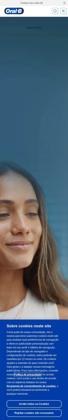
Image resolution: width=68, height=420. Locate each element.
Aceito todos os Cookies (34, 403)
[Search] (55, 11)
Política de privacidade (27, 374)
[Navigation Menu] (63, 11)
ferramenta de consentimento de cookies (31, 386)
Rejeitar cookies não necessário (34, 412)
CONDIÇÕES (34, 27)
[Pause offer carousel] (64, 3)
